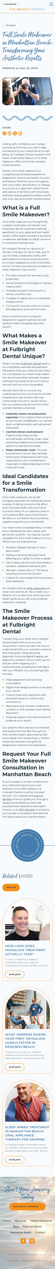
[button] (12, 4)
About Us (20, 1220)
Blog (16, 1226)
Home (7, 1220)
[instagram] (32, 1241)
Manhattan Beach (20, 1232)
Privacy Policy (13, 1261)
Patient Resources (41, 1220)
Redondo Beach (32, 1226)
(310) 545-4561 (27, 809)
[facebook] (23, 1241)
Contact (40, 1232)
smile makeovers (36, 588)
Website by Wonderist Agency (35, 1261)
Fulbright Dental (31, 363)
